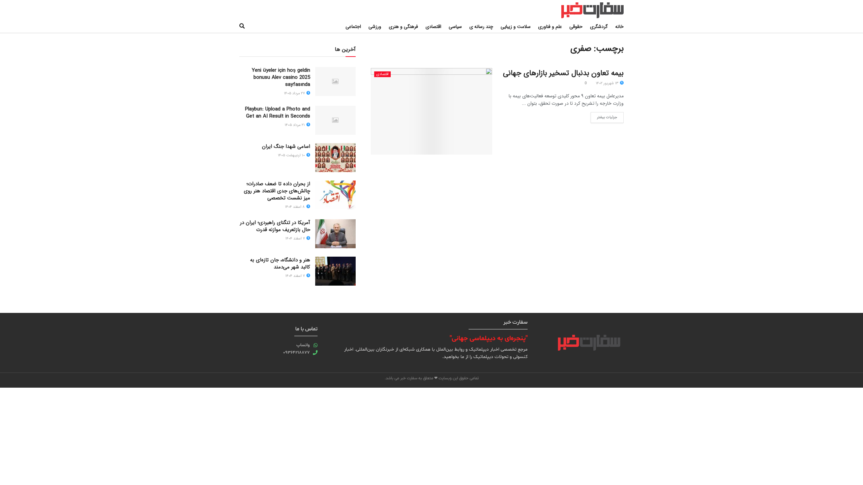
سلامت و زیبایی (516, 26)
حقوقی (576, 26)
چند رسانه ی (481, 26)
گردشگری (599, 26)
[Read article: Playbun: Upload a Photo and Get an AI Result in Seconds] (335, 120)
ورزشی (374, 26)
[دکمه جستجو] (242, 27)
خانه (619, 26)
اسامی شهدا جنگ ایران (286, 146)
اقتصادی (433, 26)
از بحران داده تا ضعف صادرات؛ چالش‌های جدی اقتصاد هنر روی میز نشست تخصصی (277, 191)
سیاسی (455, 26)
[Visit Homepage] (586, 10)
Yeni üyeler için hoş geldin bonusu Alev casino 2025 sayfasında (281, 77)
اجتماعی (353, 26)
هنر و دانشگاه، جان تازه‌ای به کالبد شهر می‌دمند (280, 263)
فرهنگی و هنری (403, 26)
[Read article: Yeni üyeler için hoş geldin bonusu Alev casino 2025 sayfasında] (335, 81)
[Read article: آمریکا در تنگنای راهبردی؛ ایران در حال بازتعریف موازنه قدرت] (335, 233)
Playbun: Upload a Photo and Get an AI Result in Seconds (277, 112)
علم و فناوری (550, 26)
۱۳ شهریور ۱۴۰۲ (607, 83)
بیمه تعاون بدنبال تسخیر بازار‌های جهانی (563, 73)
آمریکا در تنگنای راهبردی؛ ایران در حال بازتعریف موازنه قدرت (275, 226)
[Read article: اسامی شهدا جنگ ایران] (335, 157)
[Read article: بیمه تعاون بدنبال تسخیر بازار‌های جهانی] (431, 111)
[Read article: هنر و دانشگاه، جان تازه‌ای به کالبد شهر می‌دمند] (335, 271)
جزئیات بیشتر (604, 116)
